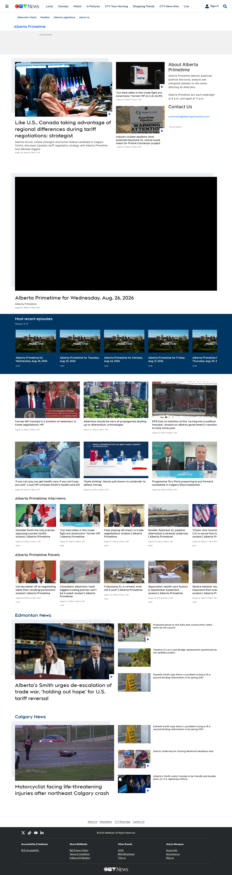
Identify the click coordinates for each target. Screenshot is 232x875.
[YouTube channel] (36, 833)
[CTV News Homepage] (27, 6)
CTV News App (122, 821)
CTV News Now (169, 6)
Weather (45, 17)
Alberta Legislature (64, 17)
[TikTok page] (29, 833)
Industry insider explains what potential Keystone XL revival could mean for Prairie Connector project (138, 140)
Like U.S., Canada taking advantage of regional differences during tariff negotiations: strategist (63, 129)
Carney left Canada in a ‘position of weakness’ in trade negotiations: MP (45, 423)
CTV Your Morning (116, 6)
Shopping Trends (144, 6)
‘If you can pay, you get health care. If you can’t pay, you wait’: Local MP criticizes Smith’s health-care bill (47, 483)
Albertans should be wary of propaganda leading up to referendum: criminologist (115, 423)
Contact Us (138, 821)
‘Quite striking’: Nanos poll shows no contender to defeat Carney (115, 483)
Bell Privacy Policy (79, 850)
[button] (210, 348)
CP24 (121, 850)
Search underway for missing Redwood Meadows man (183, 751)
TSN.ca (122, 858)
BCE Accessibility (30, 850)
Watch (77, 6)
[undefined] (36, 348)
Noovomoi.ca (173, 854)
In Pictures (93, 6)
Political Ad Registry (80, 858)
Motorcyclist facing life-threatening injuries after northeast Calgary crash (62, 789)
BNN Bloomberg (126, 854)
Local (49, 6)
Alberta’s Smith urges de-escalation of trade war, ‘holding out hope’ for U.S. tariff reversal (63, 691)
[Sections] (7, 6)
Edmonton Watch (27, 17)
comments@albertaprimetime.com (189, 116)
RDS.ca (170, 858)
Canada (63, 6)
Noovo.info (171, 850)
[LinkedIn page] (42, 833)
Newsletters (106, 821)
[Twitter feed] (23, 833)
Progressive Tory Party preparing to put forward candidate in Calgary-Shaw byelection (182, 483)
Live (186, 6)
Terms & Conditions (79, 854)
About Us (84, 17)
